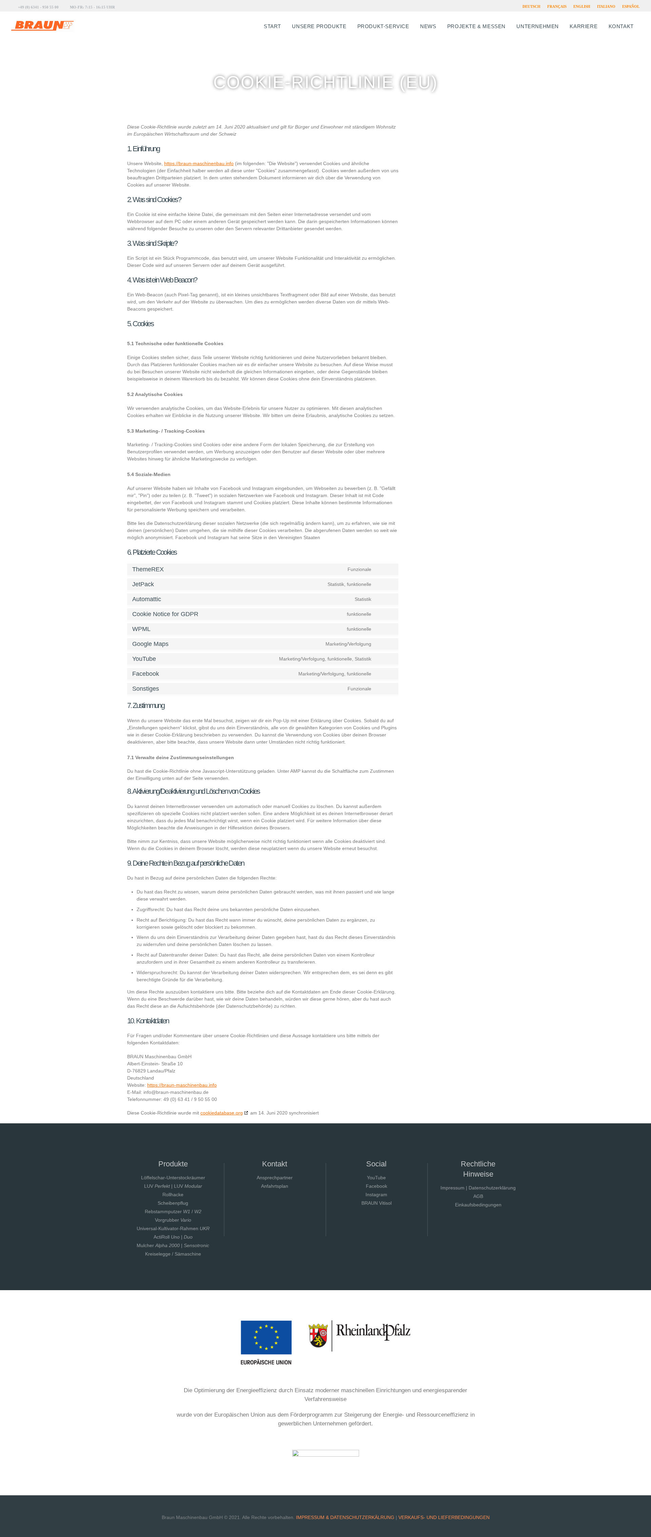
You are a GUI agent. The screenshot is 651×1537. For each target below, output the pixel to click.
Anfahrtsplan (274, 1186)
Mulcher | (173, 1245)
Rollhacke (172, 1194)
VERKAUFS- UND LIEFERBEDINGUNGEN (444, 1517)
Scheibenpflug (173, 1203)
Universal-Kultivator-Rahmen (173, 1228)
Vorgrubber (173, 1220)
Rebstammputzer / (173, 1211)
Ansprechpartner (275, 1177)
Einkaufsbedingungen (478, 1204)
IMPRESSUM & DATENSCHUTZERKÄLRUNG (345, 1517)
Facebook (376, 1186)
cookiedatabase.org (221, 1113)
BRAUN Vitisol (376, 1203)
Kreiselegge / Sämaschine (173, 1254)
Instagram (376, 1194)
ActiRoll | (173, 1237)
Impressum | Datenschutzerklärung (478, 1187)
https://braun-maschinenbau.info (199, 163)
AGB (478, 1196)
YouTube (376, 1177)
